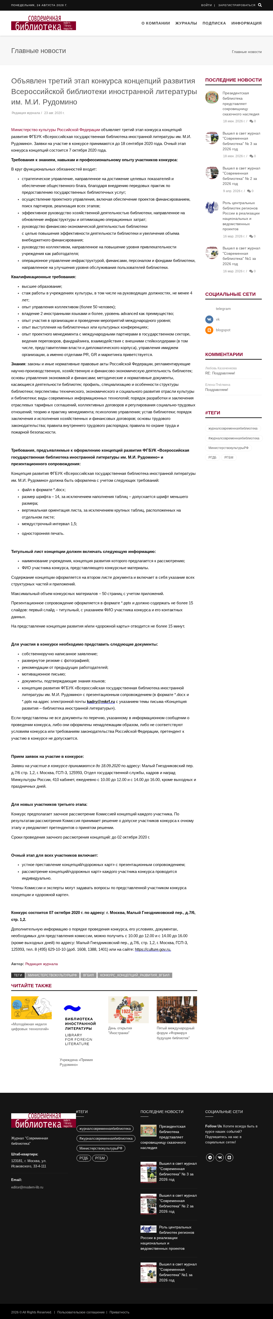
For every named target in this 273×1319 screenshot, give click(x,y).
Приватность (119, 1312)
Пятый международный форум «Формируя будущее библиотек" (175, 1033)
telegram (223, 308)
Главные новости (247, 52)
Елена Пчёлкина (217, 385)
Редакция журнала (41, 964)
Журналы (186, 23)
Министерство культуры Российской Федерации (55, 130)
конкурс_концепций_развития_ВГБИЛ (135, 975)
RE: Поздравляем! (220, 373)
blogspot (223, 330)
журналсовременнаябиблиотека (233, 428)
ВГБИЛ (88, 975)
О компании (156, 23)
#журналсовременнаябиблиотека (233, 438)
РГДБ (212, 457)
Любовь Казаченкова (221, 368)
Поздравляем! (216, 390)
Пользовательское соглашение (81, 1312)
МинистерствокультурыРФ (52, 975)
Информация (246, 23)
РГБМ (228, 457)
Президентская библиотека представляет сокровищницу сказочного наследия (241, 103)
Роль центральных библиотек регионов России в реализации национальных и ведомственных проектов (167, 1238)
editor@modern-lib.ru (27, 1187)
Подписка (214, 23)
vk (218, 319)
